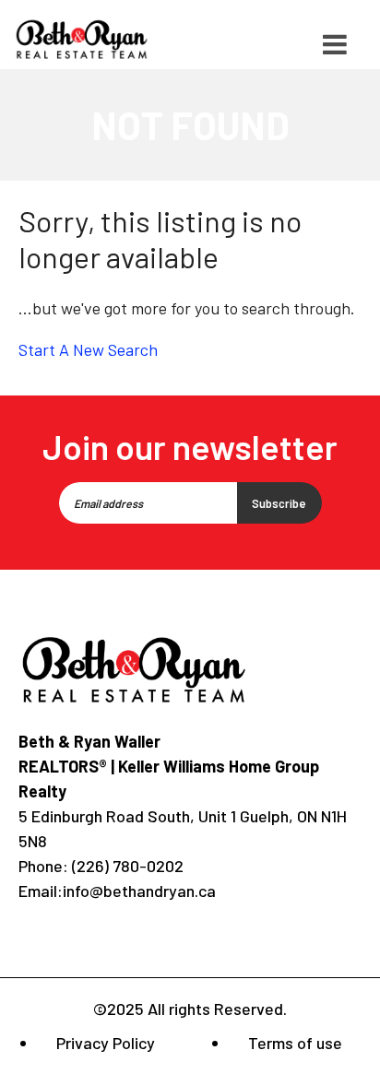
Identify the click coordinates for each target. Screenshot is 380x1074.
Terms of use (295, 1043)
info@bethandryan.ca (139, 890)
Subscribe (279, 503)
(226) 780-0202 (126, 866)
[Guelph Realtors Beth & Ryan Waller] (81, 40)
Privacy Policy (105, 1043)
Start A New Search (88, 349)
